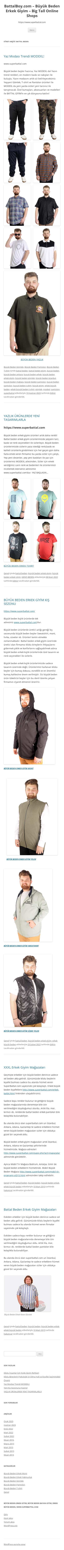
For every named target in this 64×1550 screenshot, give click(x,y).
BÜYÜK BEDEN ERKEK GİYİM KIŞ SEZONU (26, 602)
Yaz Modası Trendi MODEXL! (24, 56)
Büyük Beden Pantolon (35, 367)
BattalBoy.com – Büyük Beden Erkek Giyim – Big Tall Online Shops (32, 11)
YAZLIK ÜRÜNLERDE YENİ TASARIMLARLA (22, 418)
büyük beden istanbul (46, 378)
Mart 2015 (8, 1447)
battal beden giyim (37, 370)
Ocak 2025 (8, 1421)
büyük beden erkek (50, 1182)
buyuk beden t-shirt (22, 385)
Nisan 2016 (9, 1440)
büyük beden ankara (13, 374)
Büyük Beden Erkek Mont (15, 1473)
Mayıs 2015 (9, 1443)
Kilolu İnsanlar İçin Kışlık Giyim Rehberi (21, 1373)
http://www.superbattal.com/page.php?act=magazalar (32, 1153)
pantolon (55, 389)
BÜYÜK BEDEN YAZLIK (32, 359)
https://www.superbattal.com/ (19, 611)
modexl (46, 389)
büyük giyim (38, 385)
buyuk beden (53, 370)
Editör (53, 393)
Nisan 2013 (9, 1454)
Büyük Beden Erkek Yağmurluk (18, 1477)
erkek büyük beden (13, 1186)
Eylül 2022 (8, 1428)
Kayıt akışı (8, 1518)
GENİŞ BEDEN (28, 577)
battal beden (22, 370)
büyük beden (34, 1182)
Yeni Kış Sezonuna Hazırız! (15, 1387)
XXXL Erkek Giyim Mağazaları (24, 1067)
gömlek (38, 389)
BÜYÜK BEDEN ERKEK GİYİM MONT (18, 768)
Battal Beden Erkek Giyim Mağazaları (30, 1209)
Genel (6, 573)
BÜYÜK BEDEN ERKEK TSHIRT (19, 565)
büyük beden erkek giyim (39, 573)
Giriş (6, 1514)
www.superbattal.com (25, 622)
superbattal (9, 393)
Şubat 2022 (9, 1436)
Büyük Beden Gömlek (14, 367)
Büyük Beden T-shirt (13, 1488)
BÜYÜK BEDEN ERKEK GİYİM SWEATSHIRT (21, 946)
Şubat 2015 (9, 1451)
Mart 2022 (8, 1432)
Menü (32, 30)
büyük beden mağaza (14, 381)
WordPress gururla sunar (14, 1544)
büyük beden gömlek (25, 378)
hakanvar (8, 1190)
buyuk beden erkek (33, 374)
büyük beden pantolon (35, 381)
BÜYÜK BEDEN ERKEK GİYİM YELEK (21, 859)
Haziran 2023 (10, 1425)
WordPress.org (10, 1525)
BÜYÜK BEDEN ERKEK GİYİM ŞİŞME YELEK (21, 1031)
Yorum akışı (9, 1522)
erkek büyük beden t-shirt (22, 389)
